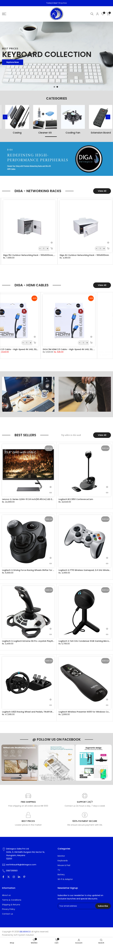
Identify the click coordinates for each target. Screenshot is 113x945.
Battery (61, 874)
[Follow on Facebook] (3, 877)
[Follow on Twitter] (8, 877)
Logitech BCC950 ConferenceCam (76, 499)
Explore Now (12, 62)
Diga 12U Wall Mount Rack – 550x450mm (51, 255)
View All (102, 191)
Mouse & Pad (64, 865)
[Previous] (5, 117)
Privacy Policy (8, 909)
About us (6, 895)
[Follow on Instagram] (14, 877)
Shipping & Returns (11, 904)
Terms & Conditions (11, 900)
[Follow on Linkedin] (19, 877)
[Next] (108, 117)
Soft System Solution (24, 935)
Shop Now (62, 3)
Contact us (7, 914)
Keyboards (63, 860)
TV (59, 870)
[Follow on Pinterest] (24, 877)
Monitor (61, 856)
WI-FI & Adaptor (65, 879)
